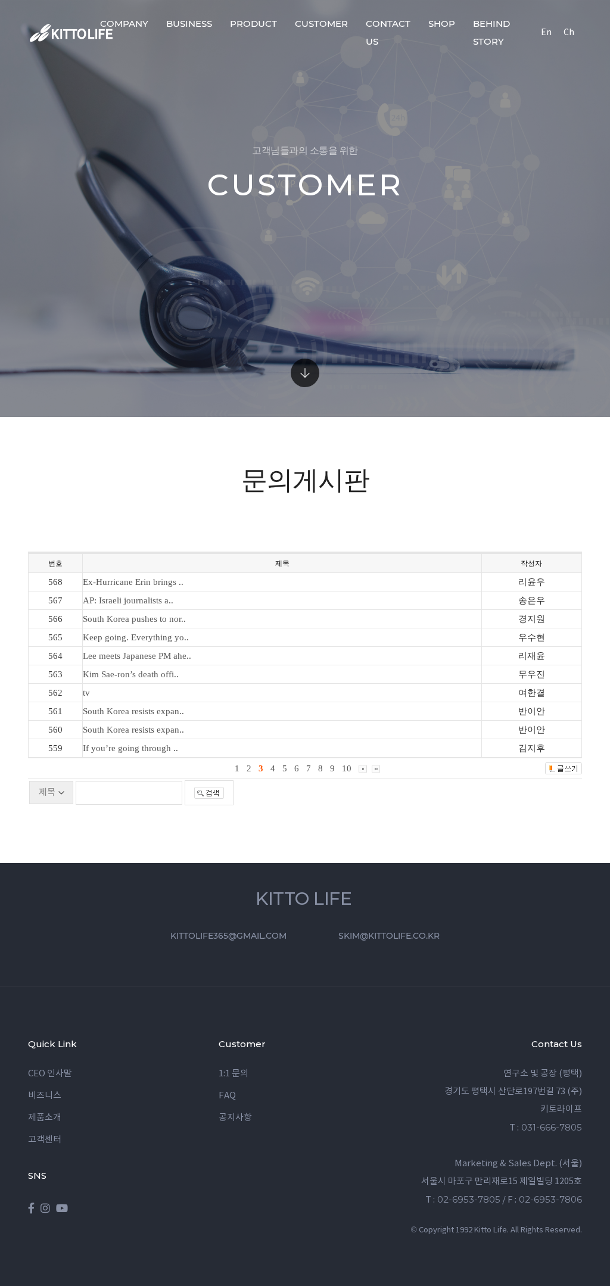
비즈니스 (44, 1096)
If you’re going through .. (130, 748)
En (546, 33)
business (189, 23)
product (253, 23)
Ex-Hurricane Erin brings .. (133, 582)
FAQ (227, 1096)
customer (321, 23)
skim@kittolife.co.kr (389, 935)
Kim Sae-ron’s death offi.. (131, 674)
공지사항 (235, 1118)
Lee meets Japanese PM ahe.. (137, 656)
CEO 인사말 (50, 1074)
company (124, 23)
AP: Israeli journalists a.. (128, 600)
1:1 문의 (233, 1074)
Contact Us (388, 32)
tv (86, 693)
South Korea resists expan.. (133, 711)
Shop (441, 23)
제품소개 (44, 1118)
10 (346, 768)
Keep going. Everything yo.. (136, 637)
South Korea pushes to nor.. (134, 619)
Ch (569, 33)
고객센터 (44, 1140)
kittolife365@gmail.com (228, 935)
